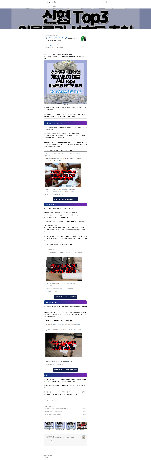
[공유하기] (47, 400)
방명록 (54, 6)
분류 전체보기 (96, 36)
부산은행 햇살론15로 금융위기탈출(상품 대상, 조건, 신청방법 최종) (56, 408)
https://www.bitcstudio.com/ (51, 43)
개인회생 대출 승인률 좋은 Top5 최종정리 (52, 414)
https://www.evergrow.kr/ (50, 35)
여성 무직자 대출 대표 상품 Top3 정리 (51, 413)
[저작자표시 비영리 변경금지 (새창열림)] (56, 400)
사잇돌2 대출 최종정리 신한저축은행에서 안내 (53, 411)
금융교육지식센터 (50, 2)
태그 (49, 6)
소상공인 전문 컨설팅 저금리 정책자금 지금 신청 (56, 37)
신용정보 (46, 406)
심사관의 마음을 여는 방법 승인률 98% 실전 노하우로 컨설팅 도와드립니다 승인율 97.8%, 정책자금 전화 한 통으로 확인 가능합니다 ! (61, 39)
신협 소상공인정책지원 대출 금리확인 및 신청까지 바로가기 (65, 199)
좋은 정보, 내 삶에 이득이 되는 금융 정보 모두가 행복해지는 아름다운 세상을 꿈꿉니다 (60, 437)
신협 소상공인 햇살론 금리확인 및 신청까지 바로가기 (65, 297)
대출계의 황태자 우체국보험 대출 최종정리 (52, 410)
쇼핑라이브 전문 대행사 (50, 45)
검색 (104, 2)
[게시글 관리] (48, 400)
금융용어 (95, 41)
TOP (106, 456)
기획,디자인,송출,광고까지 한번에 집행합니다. (54, 47)
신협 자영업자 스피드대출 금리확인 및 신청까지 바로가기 (65, 369)
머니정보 (95, 39)
